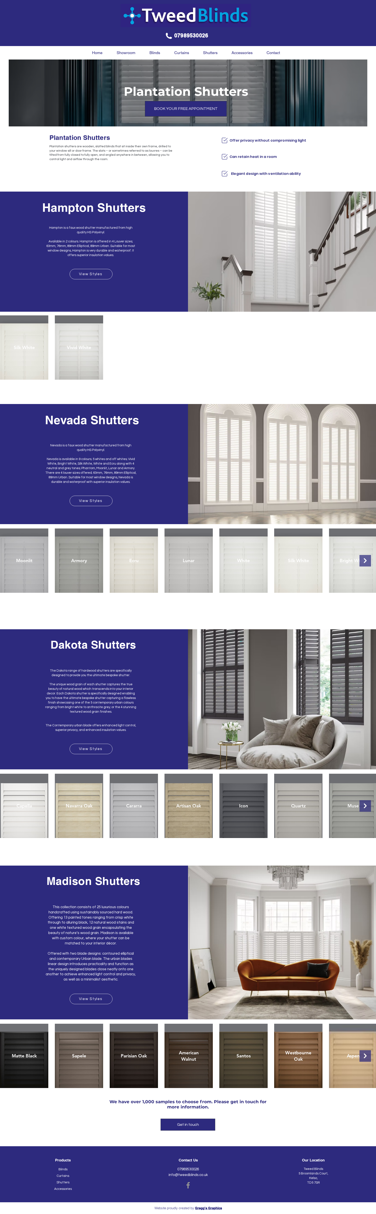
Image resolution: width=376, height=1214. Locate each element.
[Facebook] (188, 1185)
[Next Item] (365, 560)
